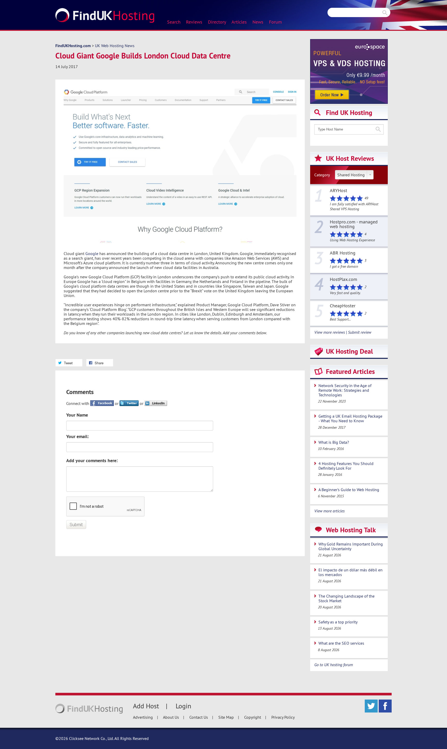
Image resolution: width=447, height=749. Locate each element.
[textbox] (349, 129)
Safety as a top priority (337, 622)
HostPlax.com (343, 279)
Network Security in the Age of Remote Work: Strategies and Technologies (344, 390)
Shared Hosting (351, 174)
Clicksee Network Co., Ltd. (91, 738)
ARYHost (338, 190)
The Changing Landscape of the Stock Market (346, 598)
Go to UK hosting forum (333, 664)
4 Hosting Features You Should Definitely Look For (346, 465)
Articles (239, 22)
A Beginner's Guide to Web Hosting (348, 489)
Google (91, 253)
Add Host (146, 706)
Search (174, 22)
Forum (275, 22)
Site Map (226, 717)
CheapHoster (342, 306)
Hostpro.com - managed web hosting (354, 224)
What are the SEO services (341, 643)
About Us (171, 717)
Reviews (194, 22)
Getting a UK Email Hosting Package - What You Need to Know (350, 418)
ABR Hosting (342, 253)
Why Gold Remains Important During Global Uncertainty (350, 546)
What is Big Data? (333, 442)
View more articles (329, 510)
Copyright (252, 717)
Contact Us (198, 717)
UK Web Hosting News (115, 45)
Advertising (143, 717)
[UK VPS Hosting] (349, 71)
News (257, 22)
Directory (217, 22)
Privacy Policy (283, 717)
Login (183, 706)
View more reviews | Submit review (342, 332)
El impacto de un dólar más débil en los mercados (350, 572)
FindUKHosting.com (73, 45)
